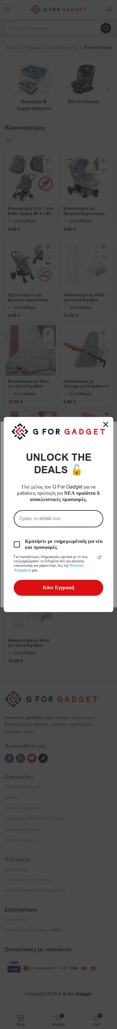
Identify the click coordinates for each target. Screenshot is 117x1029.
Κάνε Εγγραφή (58, 587)
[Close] (105, 424)
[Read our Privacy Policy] (99, 557)
